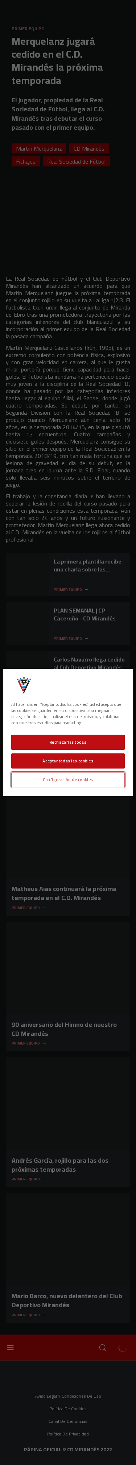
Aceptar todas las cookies (67, 761)
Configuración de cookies (68, 779)
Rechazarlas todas (68, 742)
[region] (67, 732)
